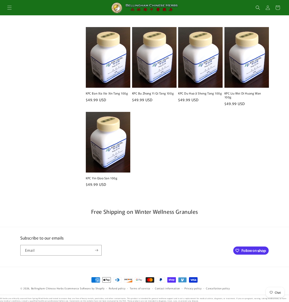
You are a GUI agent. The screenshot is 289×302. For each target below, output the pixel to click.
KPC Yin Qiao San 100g (101, 178)
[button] (9, 8)
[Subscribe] (96, 250)
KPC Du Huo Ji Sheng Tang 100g (200, 93)
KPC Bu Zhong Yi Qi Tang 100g (153, 93)
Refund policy (117, 288)
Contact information (167, 288)
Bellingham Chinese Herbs (47, 288)
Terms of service (140, 288)
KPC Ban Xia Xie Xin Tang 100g (107, 93)
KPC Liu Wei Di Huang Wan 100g (242, 95)
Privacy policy (193, 288)
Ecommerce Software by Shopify (84, 288)
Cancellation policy (218, 288)
